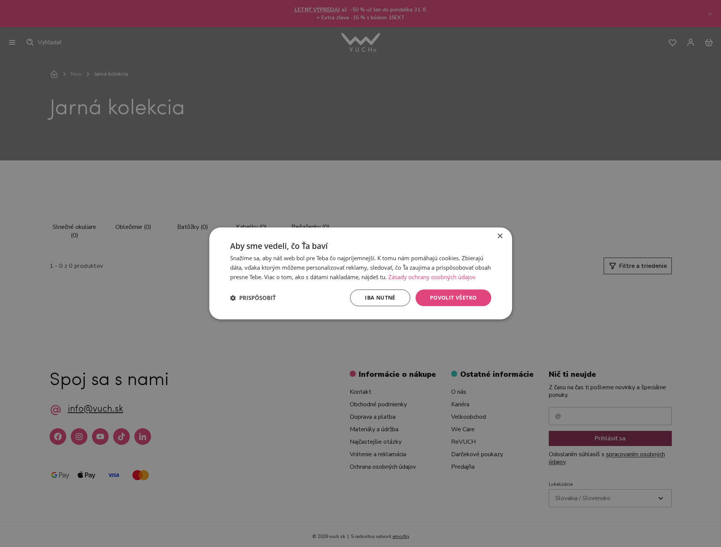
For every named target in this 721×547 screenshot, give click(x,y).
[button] (253, 298)
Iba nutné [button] (380, 297)
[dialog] (360, 273)
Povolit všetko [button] (453, 297)
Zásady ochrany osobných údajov (432, 277)
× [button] (500, 236)
